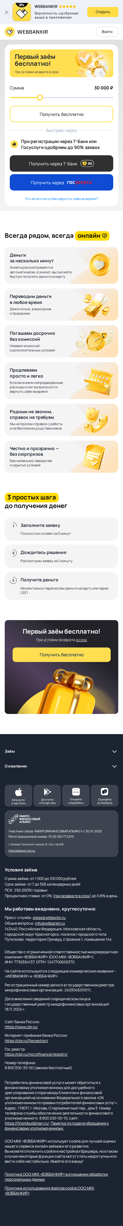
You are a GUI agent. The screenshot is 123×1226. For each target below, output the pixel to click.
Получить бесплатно (62, 114)
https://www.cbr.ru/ (21, 1026)
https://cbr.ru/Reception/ (26, 1040)
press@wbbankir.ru (49, 917)
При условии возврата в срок (37, 72)
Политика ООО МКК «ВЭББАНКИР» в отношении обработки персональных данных (56, 1177)
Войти (107, 31)
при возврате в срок (72, 895)
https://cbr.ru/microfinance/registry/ (36, 1054)
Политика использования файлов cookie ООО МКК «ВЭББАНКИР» (49, 1190)
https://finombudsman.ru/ (27, 1123)
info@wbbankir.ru (50, 923)
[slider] (40, 97)
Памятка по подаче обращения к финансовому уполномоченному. (57, 1126)
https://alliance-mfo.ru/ (22, 850)
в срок (81, 639)
